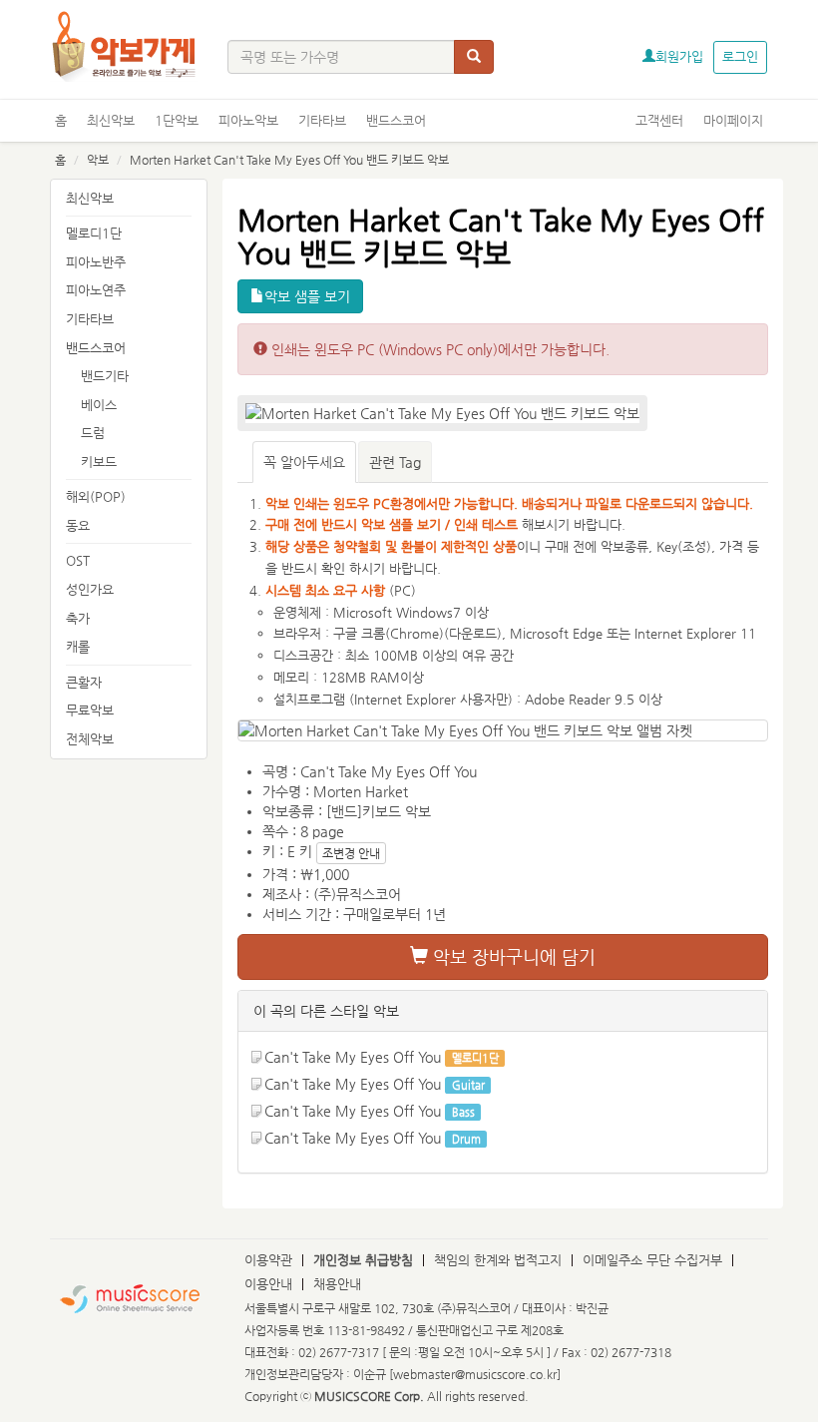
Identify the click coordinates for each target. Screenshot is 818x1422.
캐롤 (78, 646)
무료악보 (90, 710)
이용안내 (268, 1283)
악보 (98, 160)
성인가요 (90, 589)
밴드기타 (105, 375)
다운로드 (473, 633)
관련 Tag (395, 462)
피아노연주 (96, 289)
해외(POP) (96, 496)
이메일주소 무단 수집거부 (652, 1259)
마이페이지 (733, 120)
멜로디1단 (94, 233)
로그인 (740, 56)
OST (78, 560)
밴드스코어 (396, 120)
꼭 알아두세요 (304, 462)
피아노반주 (96, 261)
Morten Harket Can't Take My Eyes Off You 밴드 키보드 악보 (289, 160)
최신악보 (111, 120)
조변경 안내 (351, 853)
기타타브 (322, 120)
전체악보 (90, 738)
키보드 (99, 461)
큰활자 (84, 682)
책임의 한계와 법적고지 (498, 1259)
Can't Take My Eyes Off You (352, 1057)
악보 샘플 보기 (307, 296)
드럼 (93, 432)
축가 (78, 618)
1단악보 (177, 120)
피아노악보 (248, 120)
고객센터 (659, 120)
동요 (78, 525)
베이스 (99, 404)
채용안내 (337, 1283)
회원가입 (679, 56)
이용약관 (268, 1259)
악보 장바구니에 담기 (512, 956)
